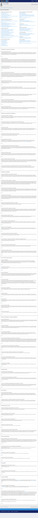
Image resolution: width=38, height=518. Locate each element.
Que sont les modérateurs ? (22, 13)
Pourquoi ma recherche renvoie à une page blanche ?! (25, 29)
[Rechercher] (6, 1)
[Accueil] (4, 4)
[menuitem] (36, 1)
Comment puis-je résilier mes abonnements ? (24, 35)
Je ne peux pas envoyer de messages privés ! (24, 20)
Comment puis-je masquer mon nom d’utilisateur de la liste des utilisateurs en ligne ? (9, 21)
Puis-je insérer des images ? (4, 42)
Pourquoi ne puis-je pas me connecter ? (5, 15)
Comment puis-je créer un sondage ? (5, 31)
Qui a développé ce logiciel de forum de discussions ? (25, 40)
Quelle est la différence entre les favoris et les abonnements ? (26, 33)
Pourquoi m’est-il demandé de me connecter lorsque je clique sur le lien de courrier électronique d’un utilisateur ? (9, 26)
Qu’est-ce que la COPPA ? (4, 13)
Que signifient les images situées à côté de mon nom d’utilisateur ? (8, 24)
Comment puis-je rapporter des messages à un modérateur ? (7, 35)
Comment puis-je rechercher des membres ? (24, 30)
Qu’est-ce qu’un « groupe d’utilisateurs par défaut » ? (25, 17)
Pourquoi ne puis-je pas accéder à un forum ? (6, 33)
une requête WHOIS (26, 492)
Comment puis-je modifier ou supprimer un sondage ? (7, 32)
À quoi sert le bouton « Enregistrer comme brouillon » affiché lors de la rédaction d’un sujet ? (9, 36)
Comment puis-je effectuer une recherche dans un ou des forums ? (26, 28)
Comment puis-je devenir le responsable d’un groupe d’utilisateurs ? (26, 15)
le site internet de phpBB (25, 141)
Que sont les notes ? (3, 44)
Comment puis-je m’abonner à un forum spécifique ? (25, 34)
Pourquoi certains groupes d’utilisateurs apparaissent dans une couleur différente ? (27, 16)
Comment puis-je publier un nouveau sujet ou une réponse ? (7, 29)
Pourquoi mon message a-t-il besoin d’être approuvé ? (7, 37)
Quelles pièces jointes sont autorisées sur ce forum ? (25, 37)
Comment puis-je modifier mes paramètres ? (6, 20)
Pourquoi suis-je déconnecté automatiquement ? (6, 17)
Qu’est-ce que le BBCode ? (4, 40)
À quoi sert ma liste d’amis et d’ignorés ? (23, 24)
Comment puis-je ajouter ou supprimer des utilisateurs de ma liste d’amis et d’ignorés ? (27, 25)
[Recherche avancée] (8, 1)
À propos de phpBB (33, 480)
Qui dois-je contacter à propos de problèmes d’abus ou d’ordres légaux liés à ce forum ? (28, 42)
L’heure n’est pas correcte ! (4, 22)
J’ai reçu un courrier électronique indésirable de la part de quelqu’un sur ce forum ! (27, 22)
